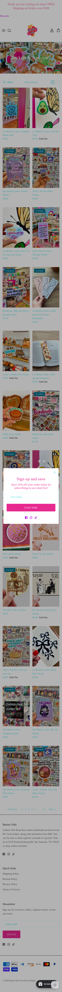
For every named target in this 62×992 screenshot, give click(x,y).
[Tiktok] (36, 517)
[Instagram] (31, 517)
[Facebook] (26, 517)
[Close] (54, 472)
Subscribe (31, 507)
